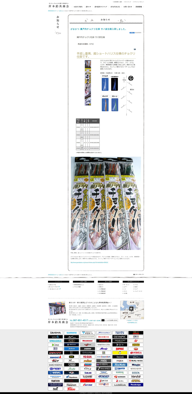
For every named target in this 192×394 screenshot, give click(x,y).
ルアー (125, 286)
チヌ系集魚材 (102, 289)
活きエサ (101, 284)
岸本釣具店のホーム (53, 10)
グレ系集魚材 (102, 291)
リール (136, 284)
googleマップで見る (133, 320)
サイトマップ (128, 1)
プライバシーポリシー (139, 1)
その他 (125, 293)
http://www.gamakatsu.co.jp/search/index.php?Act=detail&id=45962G (89, 262)
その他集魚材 (102, 293)
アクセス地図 (77, 286)
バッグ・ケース (138, 291)
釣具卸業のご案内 (118, 1)
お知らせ (61, 10)
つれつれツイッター (54, 289)
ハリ (125, 289)
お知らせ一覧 (52, 284)
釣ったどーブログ (53, 286)
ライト (125, 291)
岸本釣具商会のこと (79, 284)
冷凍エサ (101, 286)
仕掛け (136, 286)
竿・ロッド (126, 284)
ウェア (136, 289)
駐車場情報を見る (132, 322)
